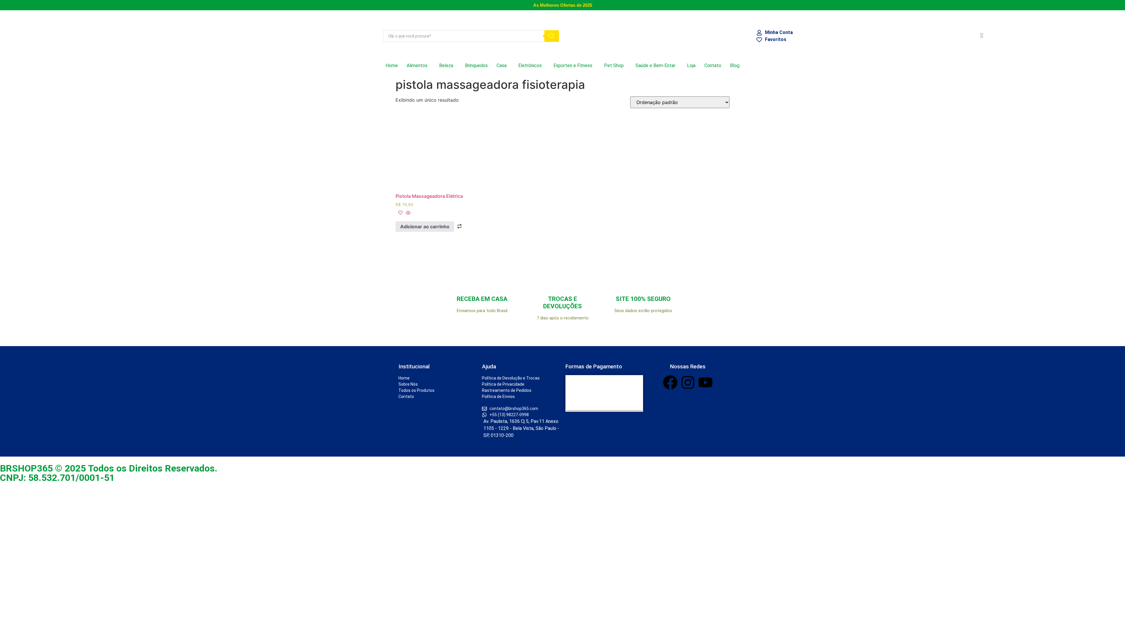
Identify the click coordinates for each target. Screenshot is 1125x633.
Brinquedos (476, 65)
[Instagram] (688, 382)
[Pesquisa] (551, 36)
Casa (502, 65)
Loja (691, 65)
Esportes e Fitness (572, 65)
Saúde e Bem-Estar (655, 65)
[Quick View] (407, 213)
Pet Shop (614, 65)
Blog (734, 65)
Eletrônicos (530, 65)
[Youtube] (705, 382)
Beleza (446, 65)
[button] (418, 65)
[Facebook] (670, 382)
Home (392, 65)
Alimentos (417, 65)
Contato (712, 65)
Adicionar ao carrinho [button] (424, 226)
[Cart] (981, 36)
